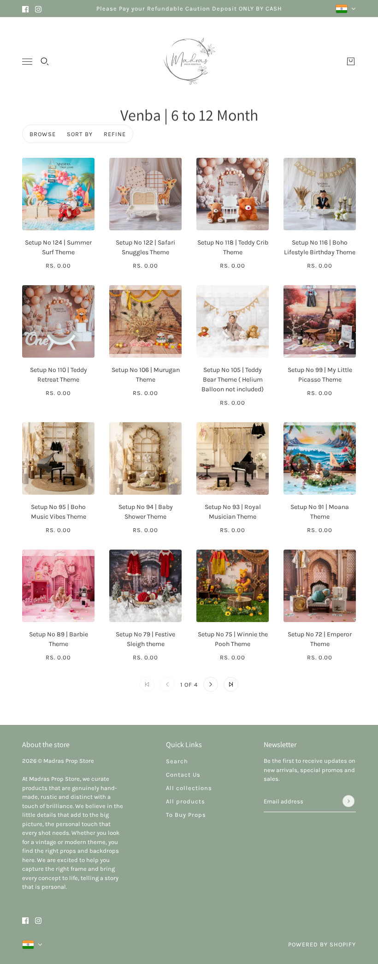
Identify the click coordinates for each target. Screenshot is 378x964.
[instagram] (38, 8)
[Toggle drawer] (27, 62)
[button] (210, 684)
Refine (115, 134)
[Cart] (351, 61)
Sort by (80, 134)
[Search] (45, 61)
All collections (189, 787)
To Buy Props (186, 814)
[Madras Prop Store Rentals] (189, 61)
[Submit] (348, 802)
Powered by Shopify (322, 944)
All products (185, 801)
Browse (43, 134)
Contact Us (183, 774)
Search (177, 761)
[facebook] (25, 8)
